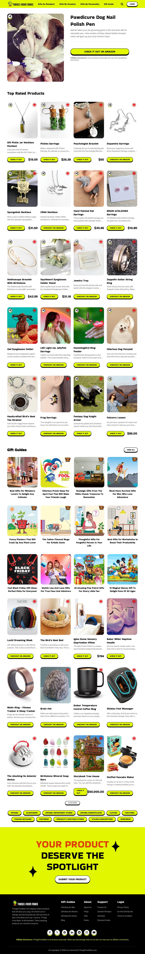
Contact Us (101, 907)
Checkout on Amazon (20, 656)
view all (131, 449)
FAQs (86, 912)
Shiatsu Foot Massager (120, 708)
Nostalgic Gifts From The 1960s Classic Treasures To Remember (89, 494)
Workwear (125, 819)
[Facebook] (50, 932)
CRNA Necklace (49, 212)
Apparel (14, 812)
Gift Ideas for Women (69, 912)
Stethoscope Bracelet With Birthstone (19, 281)
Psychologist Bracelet (86, 143)
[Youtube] (94, 932)
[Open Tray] (10, 16)
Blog (63, 920)
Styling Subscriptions (102, 819)
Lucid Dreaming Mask (19, 640)
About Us (87, 907)
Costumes (129, 812)
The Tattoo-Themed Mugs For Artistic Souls (55, 541)
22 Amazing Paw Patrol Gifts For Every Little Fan (89, 589)
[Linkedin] (72, 932)
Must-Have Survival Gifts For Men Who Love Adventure (122, 494)
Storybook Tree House (86, 776)
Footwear (44, 819)
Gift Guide (109, 4)
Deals (86, 920)
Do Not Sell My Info (125, 912)
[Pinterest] (64, 932)
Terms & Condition (124, 916)
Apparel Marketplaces (91, 812)
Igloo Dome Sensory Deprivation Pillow (85, 640)
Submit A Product (104, 912)
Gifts (86, 916)
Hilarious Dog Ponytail (120, 349)
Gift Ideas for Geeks (69, 916)
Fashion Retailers (22, 819)
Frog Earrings (48, 417)
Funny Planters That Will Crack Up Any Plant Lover (22, 541)
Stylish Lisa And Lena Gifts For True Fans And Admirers (56, 589)
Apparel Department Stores (58, 812)
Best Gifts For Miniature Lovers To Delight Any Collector (22, 494)
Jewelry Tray (81, 280)
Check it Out (49, 656)
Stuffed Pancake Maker (120, 777)
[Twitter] (57, 932)
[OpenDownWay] (10, 105)
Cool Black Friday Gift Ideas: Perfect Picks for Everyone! (22, 589)
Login (132, 4)
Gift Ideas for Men (68, 907)
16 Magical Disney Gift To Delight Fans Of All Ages (123, 589)
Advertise (101, 916)
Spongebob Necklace (19, 212)
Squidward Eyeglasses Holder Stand (53, 281)
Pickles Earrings (49, 143)
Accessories (32, 812)
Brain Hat (45, 708)
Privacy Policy (123, 907)
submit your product (73, 879)
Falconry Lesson (116, 417)
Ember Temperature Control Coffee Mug (85, 707)
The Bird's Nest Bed (51, 640)
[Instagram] (86, 932)
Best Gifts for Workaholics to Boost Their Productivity (123, 541)
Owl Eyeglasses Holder (20, 349)
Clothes (113, 812)
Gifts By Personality (89, 4)
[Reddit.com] (79, 932)
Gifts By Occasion (67, 4)
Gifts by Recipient (46, 4)
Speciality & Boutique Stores (70, 819)
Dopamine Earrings (118, 143)
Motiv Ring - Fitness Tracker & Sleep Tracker (21, 709)
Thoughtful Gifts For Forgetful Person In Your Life (89, 542)
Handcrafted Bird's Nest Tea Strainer (21, 418)
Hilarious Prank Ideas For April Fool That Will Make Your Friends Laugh (55, 494)
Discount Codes (103, 920)
